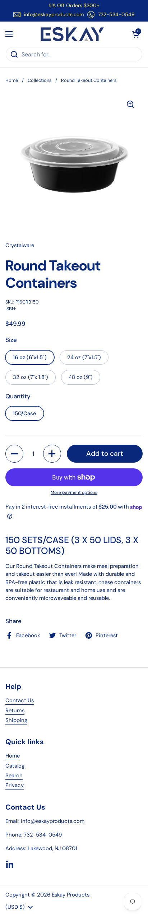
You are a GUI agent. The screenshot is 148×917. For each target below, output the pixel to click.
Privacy (14, 785)
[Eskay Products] (72, 34)
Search (14, 775)
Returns (14, 710)
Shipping (16, 720)
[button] (135, 34)
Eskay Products (70, 894)
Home (11, 80)
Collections (39, 80)
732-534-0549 (116, 14)
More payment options (74, 492)
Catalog (14, 765)
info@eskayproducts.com (54, 14)
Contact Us (19, 700)
